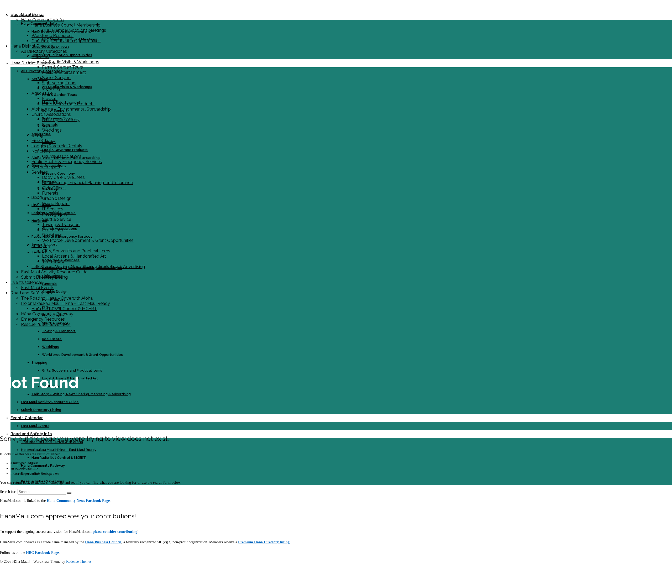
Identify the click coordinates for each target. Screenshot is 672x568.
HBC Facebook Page (42, 553)
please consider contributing (115, 532)
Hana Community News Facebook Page (78, 501)
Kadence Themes (78, 562)
